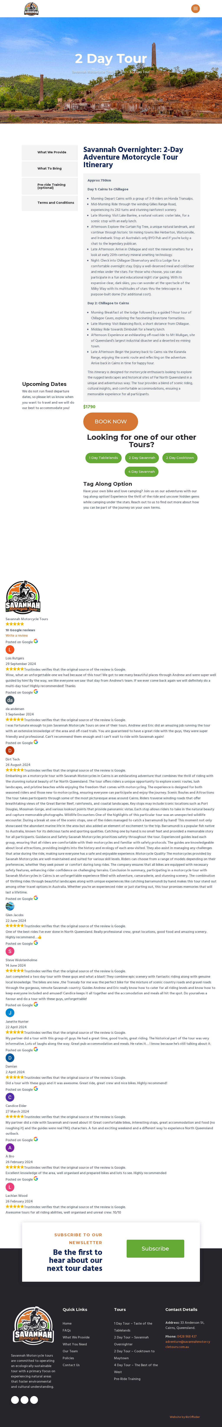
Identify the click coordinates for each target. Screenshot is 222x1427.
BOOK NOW (111, 421)
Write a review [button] (17, 636)
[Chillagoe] (50, 256)
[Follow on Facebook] (15, 1400)
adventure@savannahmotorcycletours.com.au (187, 1344)
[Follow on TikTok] (34, 1400)
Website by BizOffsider (185, 1417)
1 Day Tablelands (103, 458)
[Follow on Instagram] (24, 1400)
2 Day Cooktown (180, 458)
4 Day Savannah (141, 471)
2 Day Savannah (142, 458)
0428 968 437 (187, 1336)
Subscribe (155, 1248)
